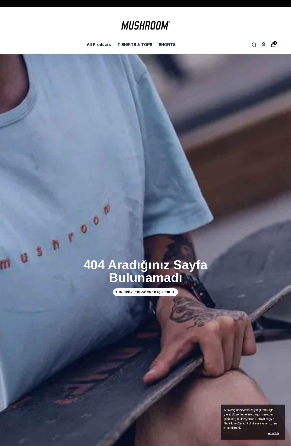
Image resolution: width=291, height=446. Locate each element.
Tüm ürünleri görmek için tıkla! (145, 292)
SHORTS (167, 44)
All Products (99, 44)
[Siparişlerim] (263, 44)
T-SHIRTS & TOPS (134, 44)
